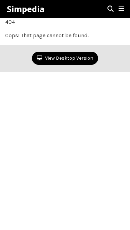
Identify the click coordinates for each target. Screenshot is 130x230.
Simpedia (25, 9)
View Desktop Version (68, 58)
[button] (121, 9)
